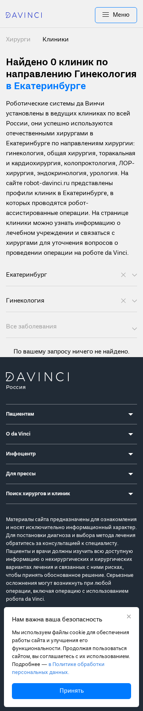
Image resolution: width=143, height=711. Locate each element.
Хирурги (19, 40)
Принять (72, 691)
